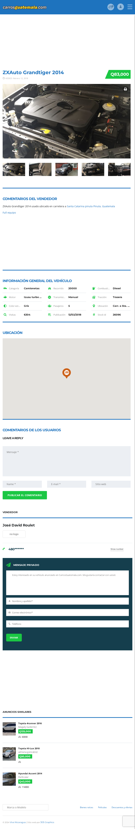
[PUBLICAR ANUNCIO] (110, 7)
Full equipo (9, 212)
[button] (66, 373)
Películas (102, 807)
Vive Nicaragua (18, 822)
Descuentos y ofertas (122, 807)
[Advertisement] (67, 40)
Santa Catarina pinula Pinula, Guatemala (91, 206)
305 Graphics (47, 822)
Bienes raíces (86, 807)
